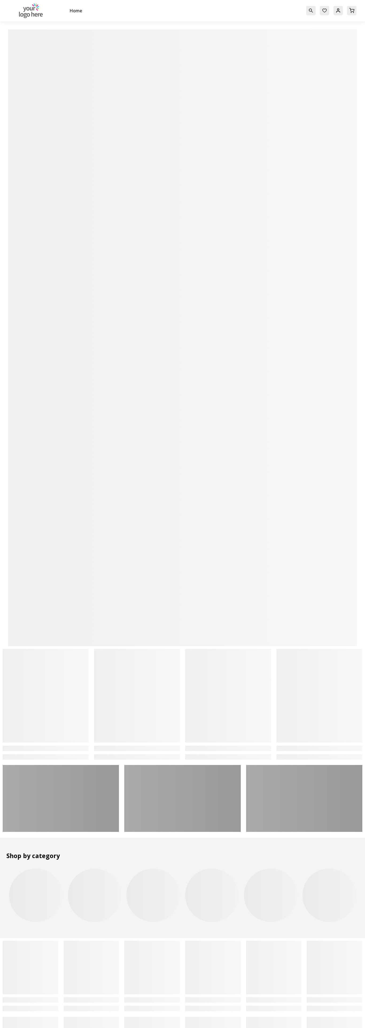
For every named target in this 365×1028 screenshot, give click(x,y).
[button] (311, 10)
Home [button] (75, 11)
